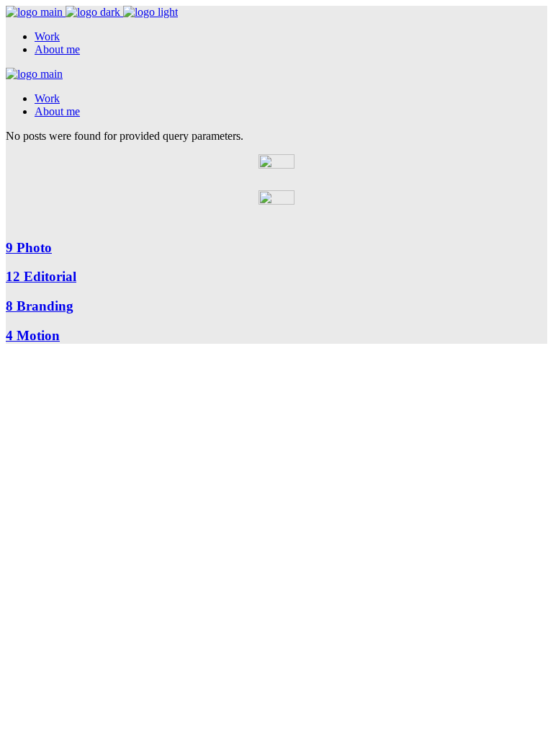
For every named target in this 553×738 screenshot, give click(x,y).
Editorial (41, 276)
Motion (33, 335)
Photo (29, 247)
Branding (39, 306)
